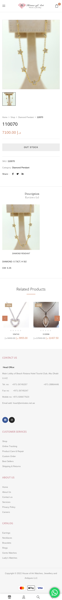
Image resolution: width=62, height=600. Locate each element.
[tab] (32, 193)
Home (4, 117)
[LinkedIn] (22, 174)
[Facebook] (13, 174)
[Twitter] (18, 174)
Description (32, 193)
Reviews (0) (32, 197)
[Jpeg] (9, 99)
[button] (56, 6)
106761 (16, 334)
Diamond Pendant (26, 117)
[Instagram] (12, 420)
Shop (13, 117)
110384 (46, 334)
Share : (5, 174)
